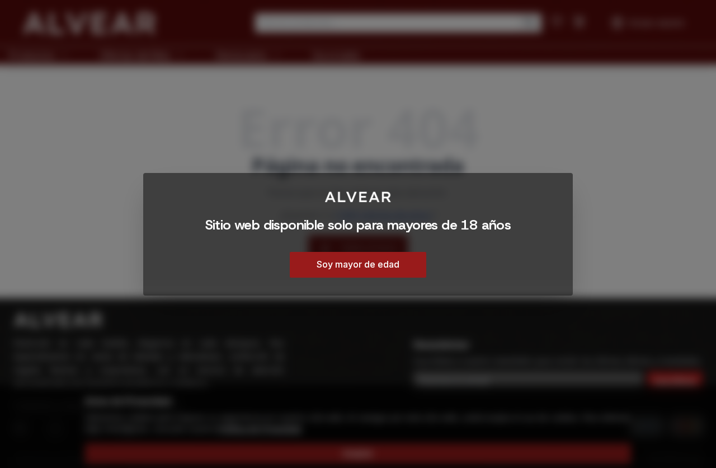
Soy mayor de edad (358, 263)
